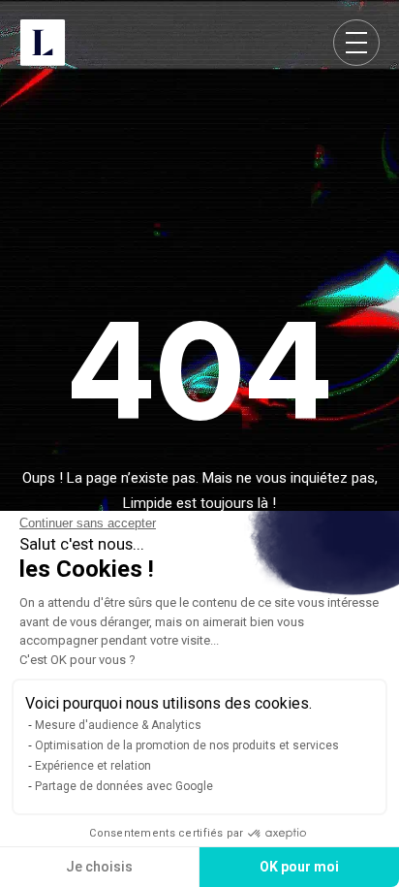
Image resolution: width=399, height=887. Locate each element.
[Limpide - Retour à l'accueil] (42, 42)
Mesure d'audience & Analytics (118, 725)
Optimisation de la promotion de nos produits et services (187, 745)
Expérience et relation (93, 766)
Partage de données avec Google (124, 786)
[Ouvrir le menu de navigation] (356, 42)
